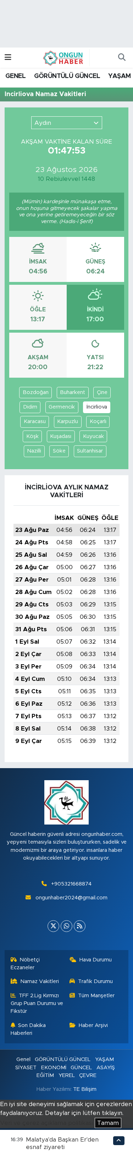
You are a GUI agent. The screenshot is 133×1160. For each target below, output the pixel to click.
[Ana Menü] (8, 58)
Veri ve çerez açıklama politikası (46, 1123)
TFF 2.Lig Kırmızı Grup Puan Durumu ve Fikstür (37, 1003)
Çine (102, 392)
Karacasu (35, 421)
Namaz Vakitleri (39, 981)
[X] (53, 926)
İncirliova (97, 407)
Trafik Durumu (95, 981)
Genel (23, 1059)
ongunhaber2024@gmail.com (71, 897)
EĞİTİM (45, 1075)
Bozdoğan (36, 392)
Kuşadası (60, 436)
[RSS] (79, 926)
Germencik (62, 407)
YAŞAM (119, 76)
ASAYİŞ (105, 1067)
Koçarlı (98, 421)
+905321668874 (71, 884)
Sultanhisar (90, 451)
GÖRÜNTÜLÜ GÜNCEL (67, 76)
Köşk (32, 436)
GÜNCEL (81, 1067)
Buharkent (72, 392)
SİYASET (26, 1067)
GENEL (15, 76)
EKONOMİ (53, 1067)
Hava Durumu (95, 959)
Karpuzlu (67, 421)
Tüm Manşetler (96, 995)
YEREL (67, 1075)
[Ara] (121, 57)
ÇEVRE (87, 1075)
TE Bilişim (84, 1089)
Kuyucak (93, 436)
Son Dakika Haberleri (28, 1029)
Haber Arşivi (93, 1025)
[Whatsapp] (66, 926)
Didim (30, 407)
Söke (59, 451)
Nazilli (34, 451)
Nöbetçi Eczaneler (25, 963)
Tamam (108, 1123)
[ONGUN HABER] (63, 57)
